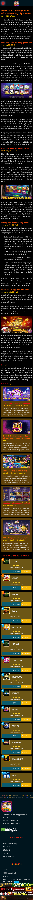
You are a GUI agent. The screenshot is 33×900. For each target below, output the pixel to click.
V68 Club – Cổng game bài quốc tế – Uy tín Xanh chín (16, 504)
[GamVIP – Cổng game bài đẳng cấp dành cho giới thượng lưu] (16, 461)
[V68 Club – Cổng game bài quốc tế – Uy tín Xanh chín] (16, 494)
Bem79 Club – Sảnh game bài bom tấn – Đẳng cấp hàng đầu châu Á (16, 404)
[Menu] (3, 3)
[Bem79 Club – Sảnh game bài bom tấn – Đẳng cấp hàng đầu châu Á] (16, 394)
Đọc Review (27, 571)
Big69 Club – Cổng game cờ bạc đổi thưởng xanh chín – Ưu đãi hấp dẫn (16, 438)
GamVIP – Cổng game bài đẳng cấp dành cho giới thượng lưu (15, 472)
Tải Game (17, 571)
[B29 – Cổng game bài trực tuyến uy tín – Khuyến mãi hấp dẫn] (16, 527)
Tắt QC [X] (16, 881)
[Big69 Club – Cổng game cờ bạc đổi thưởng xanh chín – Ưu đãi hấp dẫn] (16, 426)
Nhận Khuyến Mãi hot (16, 567)
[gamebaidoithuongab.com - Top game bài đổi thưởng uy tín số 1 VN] (16, 3)
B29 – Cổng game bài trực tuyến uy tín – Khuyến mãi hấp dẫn (15, 539)
